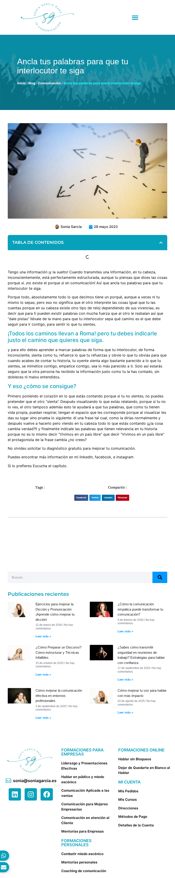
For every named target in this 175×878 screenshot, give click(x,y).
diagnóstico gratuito (64, 448)
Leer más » (43, 636)
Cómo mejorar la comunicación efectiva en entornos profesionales (59, 695)
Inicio (21, 83)
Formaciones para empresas (82, 752)
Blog (31, 83)
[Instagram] (31, 794)
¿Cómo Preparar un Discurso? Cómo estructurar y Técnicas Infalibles (58, 652)
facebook (102, 457)
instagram (125, 457)
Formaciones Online (141, 750)
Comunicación (49, 83)
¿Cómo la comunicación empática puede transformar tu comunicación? (140, 609)
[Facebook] (47, 794)
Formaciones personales (76, 842)
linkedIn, (87, 457)
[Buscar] (159, 577)
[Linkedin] (15, 794)
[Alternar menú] (135, 17)
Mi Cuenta (129, 782)
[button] (161, 242)
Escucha (40, 466)
